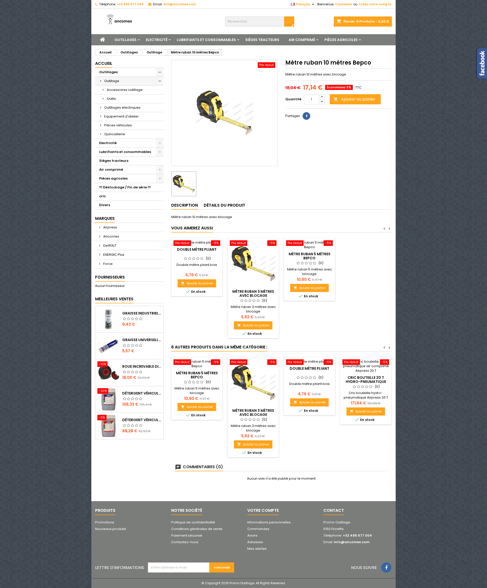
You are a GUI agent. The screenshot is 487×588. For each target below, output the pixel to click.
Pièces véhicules (118, 125)
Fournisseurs (110, 277)
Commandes (258, 528)
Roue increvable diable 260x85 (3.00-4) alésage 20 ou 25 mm (141, 366)
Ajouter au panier (354, 99)
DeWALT (109, 245)
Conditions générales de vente (196, 528)
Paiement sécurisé (186, 535)
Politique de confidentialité (193, 522)
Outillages (125, 39)
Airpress (109, 227)
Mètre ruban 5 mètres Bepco (310, 256)
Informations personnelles (269, 522)
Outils (111, 98)
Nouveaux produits (110, 528)
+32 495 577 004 (130, 4)
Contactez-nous (184, 542)
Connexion (343, 4)
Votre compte (263, 510)
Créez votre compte (375, 4)
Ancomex (110, 236)
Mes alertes (257, 548)
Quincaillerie (114, 134)
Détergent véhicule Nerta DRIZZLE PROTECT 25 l (141, 393)
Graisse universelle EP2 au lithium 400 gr (141, 340)
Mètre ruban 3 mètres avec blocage (253, 293)
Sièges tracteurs (262, 39)
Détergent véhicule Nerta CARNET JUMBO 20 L (141, 420)
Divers (104, 205)
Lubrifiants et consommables (206, 39)
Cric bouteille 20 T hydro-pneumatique (366, 379)
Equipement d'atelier (121, 116)
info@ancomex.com (179, 4)
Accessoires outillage (125, 89)
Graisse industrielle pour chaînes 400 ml (141, 313)
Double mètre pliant (197, 249)
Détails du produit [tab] (224, 205)
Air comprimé (302, 39)
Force (107, 263)
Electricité (156, 39)
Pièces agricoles (341, 39)
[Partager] (306, 116)
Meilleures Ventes (114, 299)
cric (102, 196)
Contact (333, 510)
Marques (105, 218)
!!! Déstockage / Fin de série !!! (125, 187)
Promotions (104, 522)
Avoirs (252, 535)
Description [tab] (184, 205)
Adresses (255, 542)
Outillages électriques (122, 107)
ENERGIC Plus (113, 254)
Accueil (103, 63)
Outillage (111, 81)
